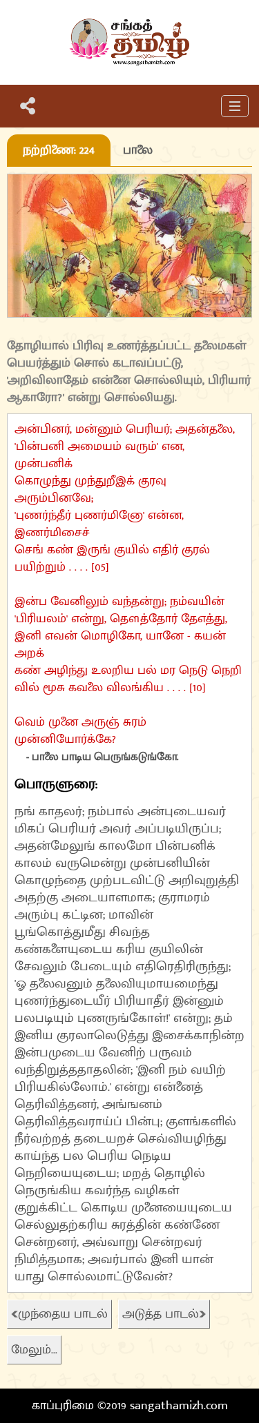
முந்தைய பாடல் (63, 1314)
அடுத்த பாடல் (160, 1314)
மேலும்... (34, 1350)
